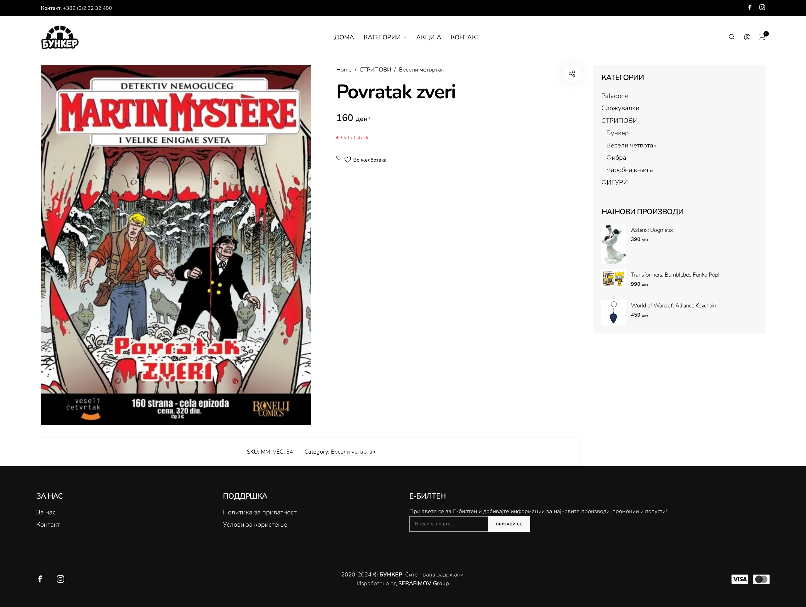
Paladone (614, 95)
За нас (46, 512)
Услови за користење (255, 524)
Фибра (616, 157)
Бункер (617, 133)
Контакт (48, 524)
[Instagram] (762, 7)
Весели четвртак (421, 69)
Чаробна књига (629, 169)
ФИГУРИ (614, 182)
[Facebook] (750, 7)
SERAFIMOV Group (423, 583)
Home (344, 69)
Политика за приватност (260, 512)
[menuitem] (349, 37)
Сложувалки (620, 108)
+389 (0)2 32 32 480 (87, 8)
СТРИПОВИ (375, 69)
